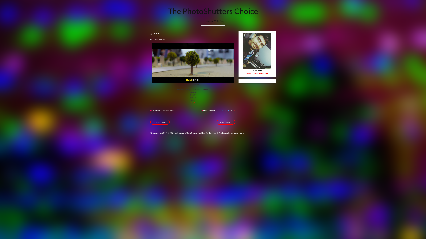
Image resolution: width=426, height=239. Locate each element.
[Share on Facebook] (222, 110)
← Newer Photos (160, 122)
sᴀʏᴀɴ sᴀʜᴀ (257, 70)
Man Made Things (168, 110)
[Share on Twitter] (228, 110)
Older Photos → (226, 122)
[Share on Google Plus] (234, 110)
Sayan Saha (162, 39)
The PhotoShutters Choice (213, 11)
